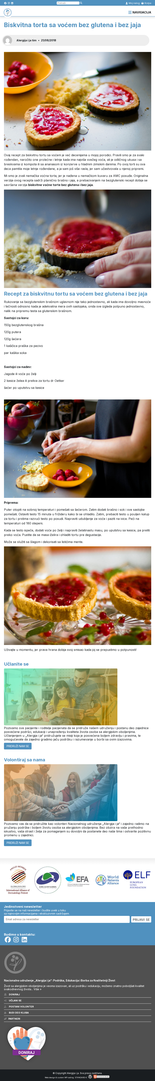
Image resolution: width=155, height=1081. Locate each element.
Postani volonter (21, 1006)
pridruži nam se (18, 746)
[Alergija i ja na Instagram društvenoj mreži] (8, 3)
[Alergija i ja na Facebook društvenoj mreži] (5, 3)
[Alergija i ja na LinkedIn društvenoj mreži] (12, 3)
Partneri (14, 1018)
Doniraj (14, 994)
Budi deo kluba (18, 1012)
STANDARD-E (81, 1077)
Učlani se (15, 1000)
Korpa (147, 3)
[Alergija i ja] (7, 15)
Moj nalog (134, 3)
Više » (37, 989)
